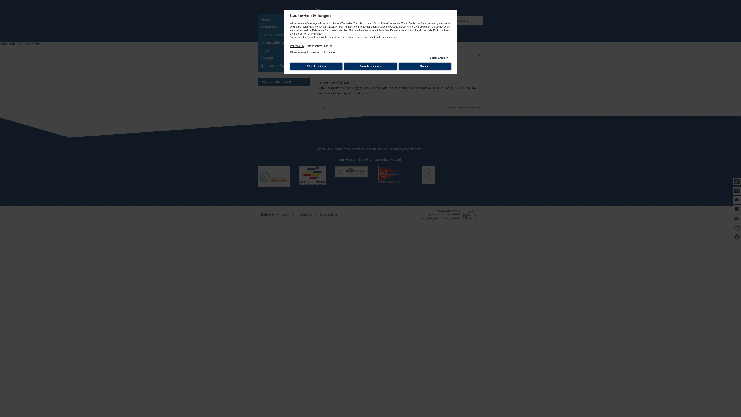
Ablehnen (425, 66)
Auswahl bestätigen (370, 66)
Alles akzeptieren (316, 66)
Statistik (330, 52)
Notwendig (300, 52)
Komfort (316, 52)
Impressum (297, 45)
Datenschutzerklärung (319, 45)
